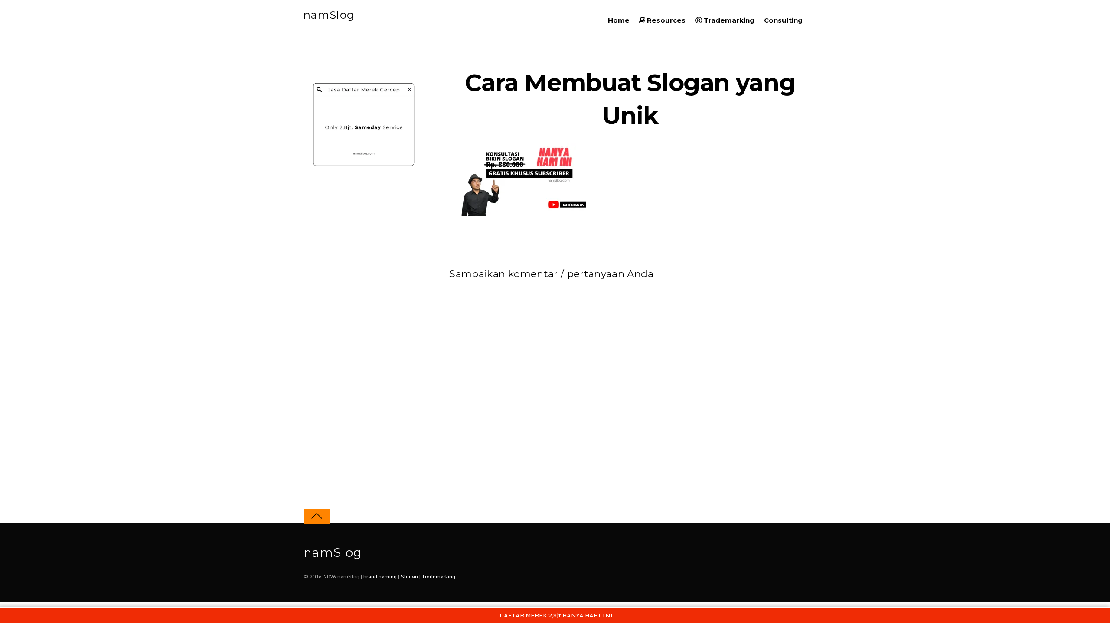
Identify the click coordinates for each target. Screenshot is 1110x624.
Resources (665, 20)
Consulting (783, 20)
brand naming (380, 576)
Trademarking (728, 20)
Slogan (409, 576)
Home (619, 20)
